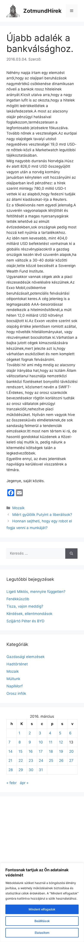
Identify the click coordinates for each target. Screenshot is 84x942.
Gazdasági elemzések (25, 657)
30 (31, 770)
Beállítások (42, 921)
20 (71, 751)
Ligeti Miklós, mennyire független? (35, 591)
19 (61, 751)
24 (41, 760)
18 (51, 751)
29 (21, 770)
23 (31, 760)
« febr (11, 783)
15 (20, 751)
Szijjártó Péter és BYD (25, 621)
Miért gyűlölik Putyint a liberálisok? (42, 514)
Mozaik (18, 508)
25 (51, 760)
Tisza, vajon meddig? (24, 606)
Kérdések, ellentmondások (29, 613)
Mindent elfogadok (42, 909)
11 (50, 742)
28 (10, 770)
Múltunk (13, 679)
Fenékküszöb (17, 599)
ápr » (24, 783)
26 (61, 760)
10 (41, 742)
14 (10, 751)
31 (41, 770)
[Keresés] (71, 553)
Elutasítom (42, 932)
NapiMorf (14, 686)
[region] (42, 902)
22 (21, 760)
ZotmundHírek (42, 11)
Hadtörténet (17, 664)
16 (31, 751)
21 (10, 760)
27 (71, 760)
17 (41, 751)
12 (61, 742)
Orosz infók (16, 693)
